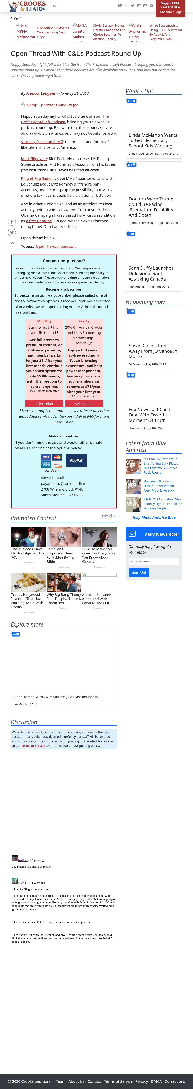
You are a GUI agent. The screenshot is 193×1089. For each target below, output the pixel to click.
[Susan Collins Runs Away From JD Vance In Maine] (154, 324)
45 (129, 311)
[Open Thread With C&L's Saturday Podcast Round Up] (64, 661)
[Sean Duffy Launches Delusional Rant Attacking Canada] (154, 247)
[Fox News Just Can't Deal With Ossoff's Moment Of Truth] (154, 388)
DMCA (156, 1081)
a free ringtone (39, 220)
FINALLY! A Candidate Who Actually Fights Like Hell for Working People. (163, 503)
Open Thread (47, 246)
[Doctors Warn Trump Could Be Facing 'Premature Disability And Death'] (154, 177)
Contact (94, 1081)
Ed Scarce (135, 364)
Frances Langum (40, 93)
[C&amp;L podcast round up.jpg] (49, 104)
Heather (134, 428)
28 (129, 375)
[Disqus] (64, 901)
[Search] (151, 6)
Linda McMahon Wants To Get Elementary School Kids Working (153, 140)
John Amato (136, 286)
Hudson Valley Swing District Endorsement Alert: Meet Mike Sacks (160, 485)
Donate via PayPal (76, 461)
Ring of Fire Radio (36, 178)
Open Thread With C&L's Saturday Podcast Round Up (56, 697)
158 (130, 164)
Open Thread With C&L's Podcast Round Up (76, 53)
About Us (76, 1081)
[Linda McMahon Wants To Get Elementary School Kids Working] (154, 114)
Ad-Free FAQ (84, 416)
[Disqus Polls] (64, 801)
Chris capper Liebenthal (144, 153)
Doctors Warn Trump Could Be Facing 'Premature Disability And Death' (151, 207)
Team (61, 1081)
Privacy (142, 1081)
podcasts (68, 246)
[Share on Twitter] (12, 232)
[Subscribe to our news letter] (145, 6)
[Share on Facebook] (12, 222)
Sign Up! (139, 572)
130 (130, 101)
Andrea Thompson (141, 223)
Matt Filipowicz (34, 158)
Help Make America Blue (154, 517)
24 (14, 634)
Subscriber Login (171, 12)
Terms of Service (33, 746)
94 (129, 234)
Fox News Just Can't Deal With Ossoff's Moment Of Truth (149, 414)
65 (12, 242)
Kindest (51, 470)
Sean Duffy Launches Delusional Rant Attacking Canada (151, 273)
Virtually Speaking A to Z (42, 141)
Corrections (175, 1081)
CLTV (52, 6)
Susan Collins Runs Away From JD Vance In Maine (153, 351)
